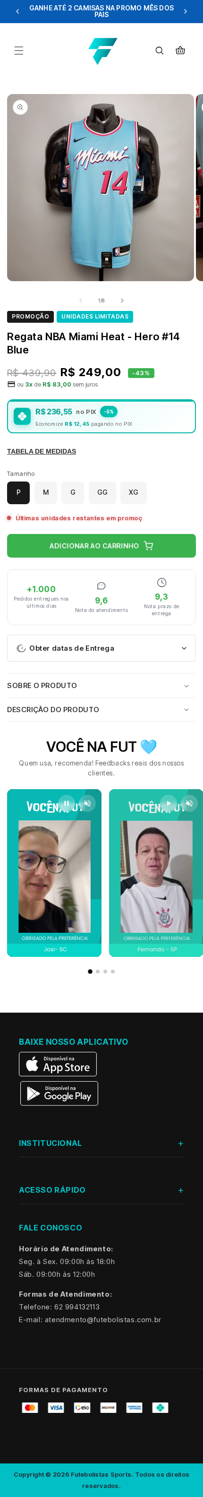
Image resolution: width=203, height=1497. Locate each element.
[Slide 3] (105, 971)
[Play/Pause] (66, 803)
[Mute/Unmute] (87, 803)
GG (102, 492)
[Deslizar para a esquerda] (80, 300)
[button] (18, 50)
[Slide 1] (90, 971)
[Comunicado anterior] (17, 11)
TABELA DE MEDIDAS (41, 451)
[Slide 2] (98, 971)
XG (133, 492)
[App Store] (59, 1064)
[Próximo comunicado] (185, 11)
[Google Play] (59, 1093)
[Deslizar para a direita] (122, 300)
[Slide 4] (113, 971)
